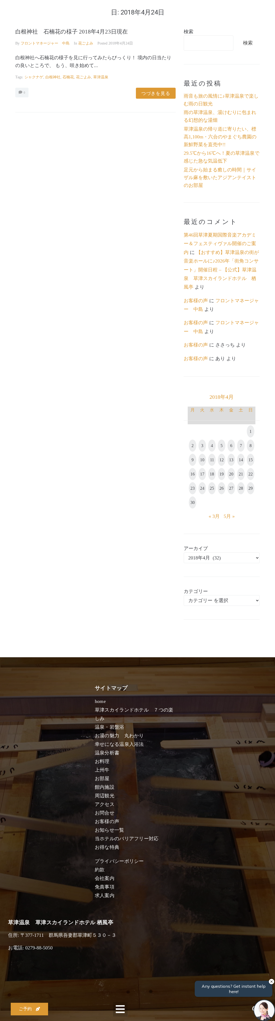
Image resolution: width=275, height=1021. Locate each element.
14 (241, 460)
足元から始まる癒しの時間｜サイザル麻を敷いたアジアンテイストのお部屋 (220, 177)
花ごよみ (85, 43)
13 (231, 460)
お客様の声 (196, 300)
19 (221, 474)
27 (231, 488)
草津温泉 (100, 77)
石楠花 (68, 77)
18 (212, 474)
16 (192, 474)
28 (241, 488)
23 (192, 488)
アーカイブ (196, 548)
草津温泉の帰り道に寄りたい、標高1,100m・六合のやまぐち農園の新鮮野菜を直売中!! (220, 136)
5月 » (229, 516)
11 (212, 460)
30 (192, 502)
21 (241, 474)
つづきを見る (155, 93)
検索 (188, 31)
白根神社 (52, 77)
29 (250, 488)
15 (250, 460)
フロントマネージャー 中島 (45, 43)
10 (202, 460)
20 (231, 474)
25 (212, 488)
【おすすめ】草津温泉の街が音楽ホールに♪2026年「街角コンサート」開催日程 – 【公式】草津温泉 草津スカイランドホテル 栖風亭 (221, 270)
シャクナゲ (33, 77)
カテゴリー (196, 591)
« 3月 (214, 516)
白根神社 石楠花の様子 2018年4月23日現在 (71, 31)
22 (250, 474)
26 (221, 488)
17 (202, 474)
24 (202, 488)
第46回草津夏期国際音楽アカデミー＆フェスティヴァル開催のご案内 (220, 243)
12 (221, 460)
